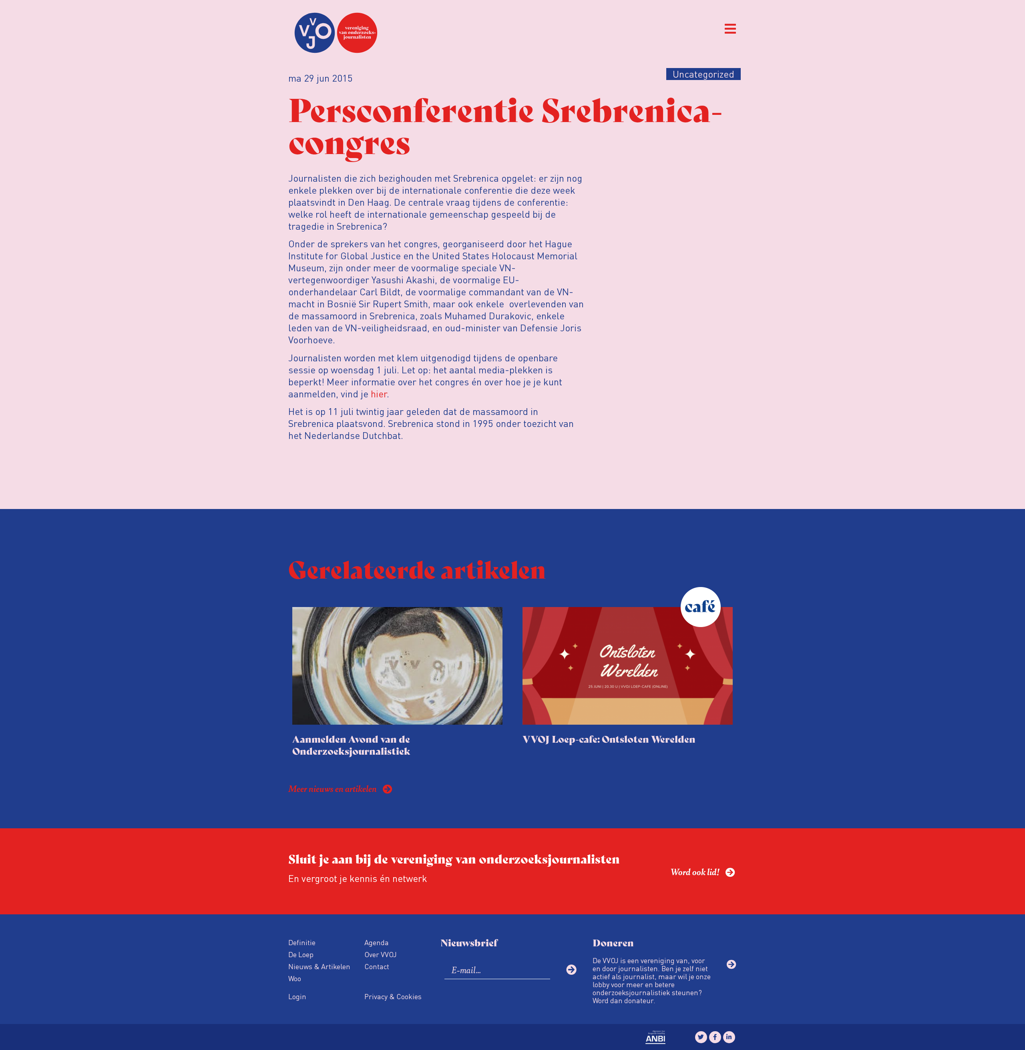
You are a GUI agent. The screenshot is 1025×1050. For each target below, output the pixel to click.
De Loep (301, 954)
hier (379, 393)
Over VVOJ (380, 954)
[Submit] (571, 969)
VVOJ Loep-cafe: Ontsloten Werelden (609, 738)
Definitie (302, 942)
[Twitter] (701, 1037)
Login (297, 996)
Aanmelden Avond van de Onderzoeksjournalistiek (351, 744)
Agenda (376, 942)
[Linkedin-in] (729, 1037)
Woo (294, 978)
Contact (376, 966)
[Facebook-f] (715, 1037)
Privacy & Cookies (393, 996)
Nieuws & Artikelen (319, 966)
